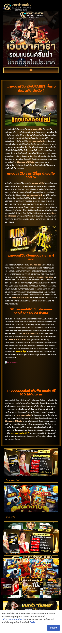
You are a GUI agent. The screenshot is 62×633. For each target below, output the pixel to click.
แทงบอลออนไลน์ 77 (20, 433)
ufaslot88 (10, 516)
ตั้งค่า (32, 622)
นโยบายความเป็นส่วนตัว (13, 619)
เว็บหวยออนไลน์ (12, 480)
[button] (31, 70)
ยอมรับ (53, 627)
